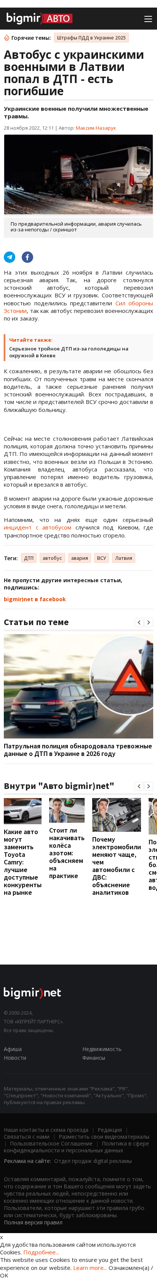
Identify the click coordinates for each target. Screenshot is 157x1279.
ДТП (29, 558)
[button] (139, 622)
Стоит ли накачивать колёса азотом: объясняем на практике (67, 853)
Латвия (123, 558)
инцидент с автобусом (37, 527)
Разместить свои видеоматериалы (104, 1136)
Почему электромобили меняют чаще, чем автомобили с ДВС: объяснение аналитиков (116, 866)
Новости (15, 1057)
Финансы (93, 1057)
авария (79, 558)
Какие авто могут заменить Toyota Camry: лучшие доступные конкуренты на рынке (23, 862)
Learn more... (90, 1267)
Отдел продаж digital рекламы (93, 1160)
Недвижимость (102, 1049)
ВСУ (101, 558)
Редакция (110, 1129)
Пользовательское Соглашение (51, 1143)
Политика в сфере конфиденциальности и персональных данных (76, 1147)
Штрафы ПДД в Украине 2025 (91, 37)
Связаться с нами (27, 1136)
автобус (52, 558)
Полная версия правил (33, 1222)
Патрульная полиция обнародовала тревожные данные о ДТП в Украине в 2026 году (78, 750)
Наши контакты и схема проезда (46, 1129)
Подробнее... (41, 1252)
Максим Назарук (96, 127)
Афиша (13, 1049)
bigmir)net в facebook (35, 599)
